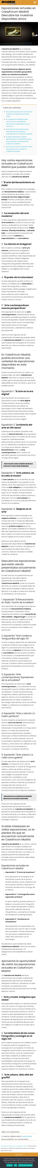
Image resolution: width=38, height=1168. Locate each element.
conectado (27, 1136)
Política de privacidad (25, 1165)
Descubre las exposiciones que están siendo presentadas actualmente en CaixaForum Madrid (19, 131)
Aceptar (9, 1165)
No (15, 1165)
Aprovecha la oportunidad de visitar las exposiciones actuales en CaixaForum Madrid (19, 149)
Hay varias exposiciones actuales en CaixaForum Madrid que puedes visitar (19, 114)
